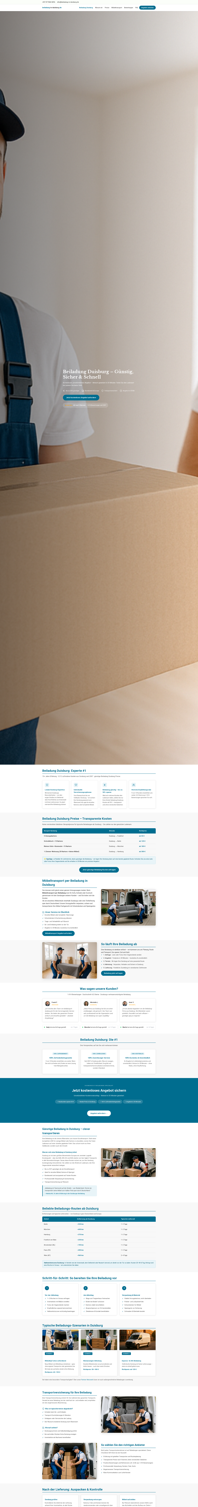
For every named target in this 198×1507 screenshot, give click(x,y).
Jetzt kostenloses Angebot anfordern (81, 398)
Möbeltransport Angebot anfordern (58, 933)
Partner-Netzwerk (87, 1380)
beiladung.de (52, 8)
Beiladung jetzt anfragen (113, 973)
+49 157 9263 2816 (48, 2)
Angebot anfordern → (99, 1113)
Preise (107, 7)
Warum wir (99, 7)
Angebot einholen (147, 7)
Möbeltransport (116, 7)
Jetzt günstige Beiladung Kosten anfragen (99, 870)
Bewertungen (128, 7)
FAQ (136, 7)
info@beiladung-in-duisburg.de (68, 2)
